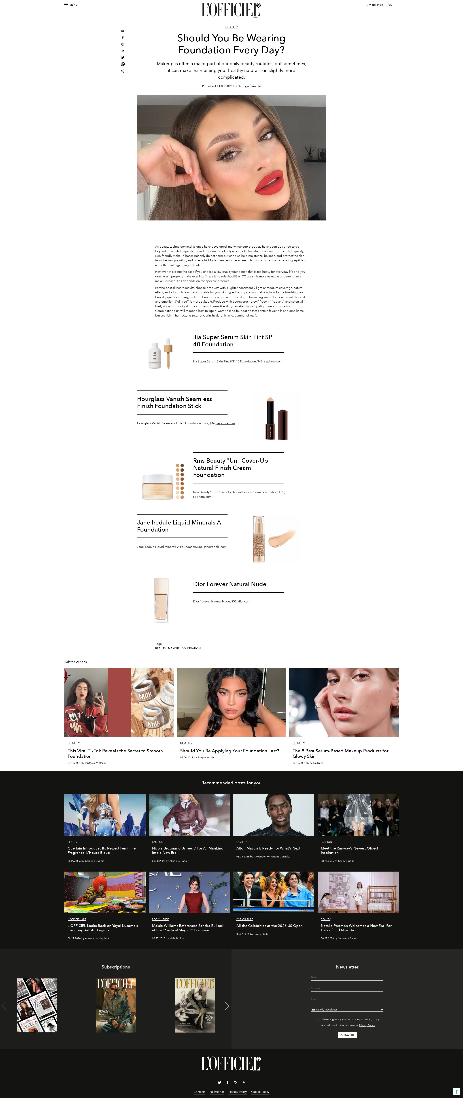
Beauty (231, 27)
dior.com (244, 601)
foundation (191, 648)
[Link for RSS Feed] (243, 1083)
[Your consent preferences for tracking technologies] (456, 1091)
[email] (123, 31)
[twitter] (123, 58)
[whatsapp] (123, 64)
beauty (160, 648)
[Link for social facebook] (227, 1083)
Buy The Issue (375, 5)
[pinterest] (123, 44)
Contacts (199, 1091)
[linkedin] (123, 51)
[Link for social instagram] (235, 1083)
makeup (174, 648)
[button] (227, 1006)
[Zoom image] (162, 353)
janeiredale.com (215, 547)
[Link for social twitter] (219, 1083)
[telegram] (123, 71)
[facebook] (123, 38)
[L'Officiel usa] (231, 10)
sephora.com (202, 496)
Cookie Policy (260, 1091)
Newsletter (217, 1091)
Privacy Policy (367, 1025)
